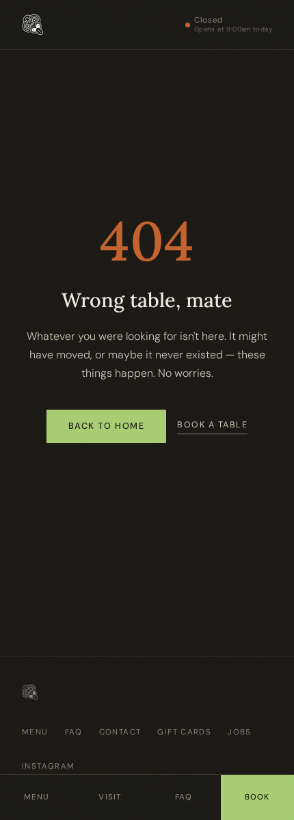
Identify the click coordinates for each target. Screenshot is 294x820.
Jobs (240, 732)
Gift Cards (184, 732)
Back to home (106, 426)
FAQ (74, 732)
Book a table (212, 424)
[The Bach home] (33, 25)
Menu (35, 732)
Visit (110, 797)
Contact (120, 732)
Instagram (48, 766)
